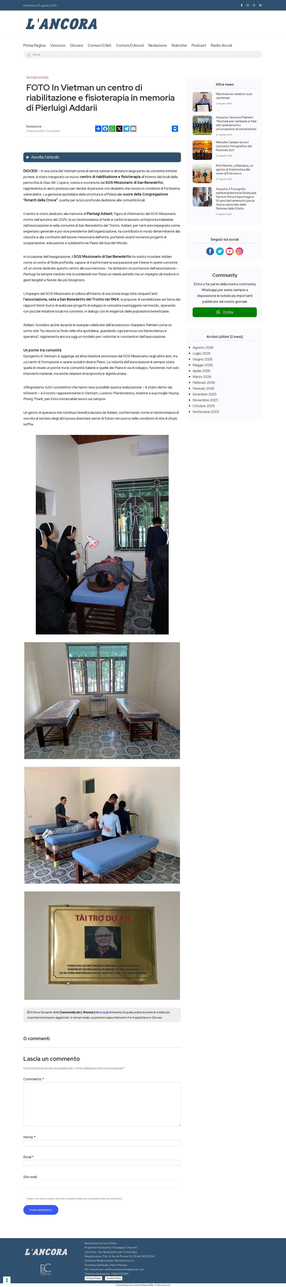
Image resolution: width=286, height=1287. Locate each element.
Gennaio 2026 (203, 388)
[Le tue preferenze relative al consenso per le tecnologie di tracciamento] (7, 1280)
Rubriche (179, 45)
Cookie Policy (114, 1278)
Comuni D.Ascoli (130, 45)
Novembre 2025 (205, 400)
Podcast (199, 45)
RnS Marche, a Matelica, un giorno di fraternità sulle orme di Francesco (234, 169)
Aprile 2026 (201, 371)
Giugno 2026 (202, 359)
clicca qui (101, 1012)
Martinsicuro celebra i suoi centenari (234, 96)
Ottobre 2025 (204, 406)
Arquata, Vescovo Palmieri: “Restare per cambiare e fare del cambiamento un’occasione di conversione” (236, 123)
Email (28, 1157)
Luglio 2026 (202, 353)
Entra (226, 312)
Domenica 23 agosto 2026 (40, 5)
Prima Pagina (34, 45)
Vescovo (58, 45)
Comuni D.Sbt (99, 45)
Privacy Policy (93, 1278)
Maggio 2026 (203, 365)
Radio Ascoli (221, 45)
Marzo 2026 (202, 376)
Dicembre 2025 (205, 394)
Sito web (30, 1176)
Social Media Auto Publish (128, 1285)
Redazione (157, 45)
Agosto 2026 (203, 347)
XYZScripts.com (162, 1285)
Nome (29, 1137)
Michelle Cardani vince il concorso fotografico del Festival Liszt (234, 146)
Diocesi (76, 45)
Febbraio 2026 (204, 382)
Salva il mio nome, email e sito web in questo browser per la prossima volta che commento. (74, 1198)
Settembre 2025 (206, 411)
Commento (33, 1079)
